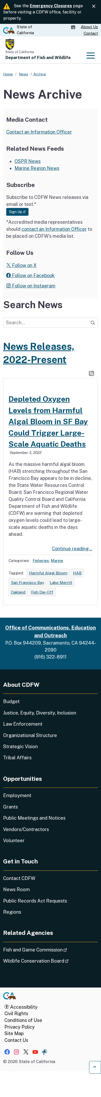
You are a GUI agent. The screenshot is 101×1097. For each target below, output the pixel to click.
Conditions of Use (23, 1020)
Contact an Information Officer (39, 132)
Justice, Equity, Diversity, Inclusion (39, 713)
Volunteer (14, 840)
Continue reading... (72, 548)
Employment (17, 795)
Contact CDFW (19, 878)
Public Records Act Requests (35, 901)
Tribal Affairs (17, 757)
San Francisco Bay (27, 582)
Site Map (14, 1033)
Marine (57, 560)
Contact (91, 33)
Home (8, 74)
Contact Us (16, 1040)
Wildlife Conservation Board (50, 961)
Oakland (18, 592)
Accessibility (23, 1007)
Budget (11, 701)
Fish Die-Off (42, 592)
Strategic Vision (20, 746)
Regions (12, 912)
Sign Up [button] (18, 212)
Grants (10, 807)
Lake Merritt (61, 582)
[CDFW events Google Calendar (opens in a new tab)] (74, 27)
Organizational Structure (30, 735)
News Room (16, 889)
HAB (77, 573)
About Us (89, 27)
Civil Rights (16, 1013)
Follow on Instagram (33, 285)
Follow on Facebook (33, 275)
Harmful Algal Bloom (48, 573)
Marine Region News (37, 168)
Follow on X (24, 265)
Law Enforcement (22, 724)
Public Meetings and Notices (34, 818)
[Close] (93, 6)
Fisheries (41, 560)
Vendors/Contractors (26, 829)
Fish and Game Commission (49, 949)
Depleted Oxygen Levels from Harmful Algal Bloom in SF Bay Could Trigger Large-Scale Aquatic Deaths (48, 421)
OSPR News (28, 161)
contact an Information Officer (54, 229)
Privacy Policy (19, 1027)
